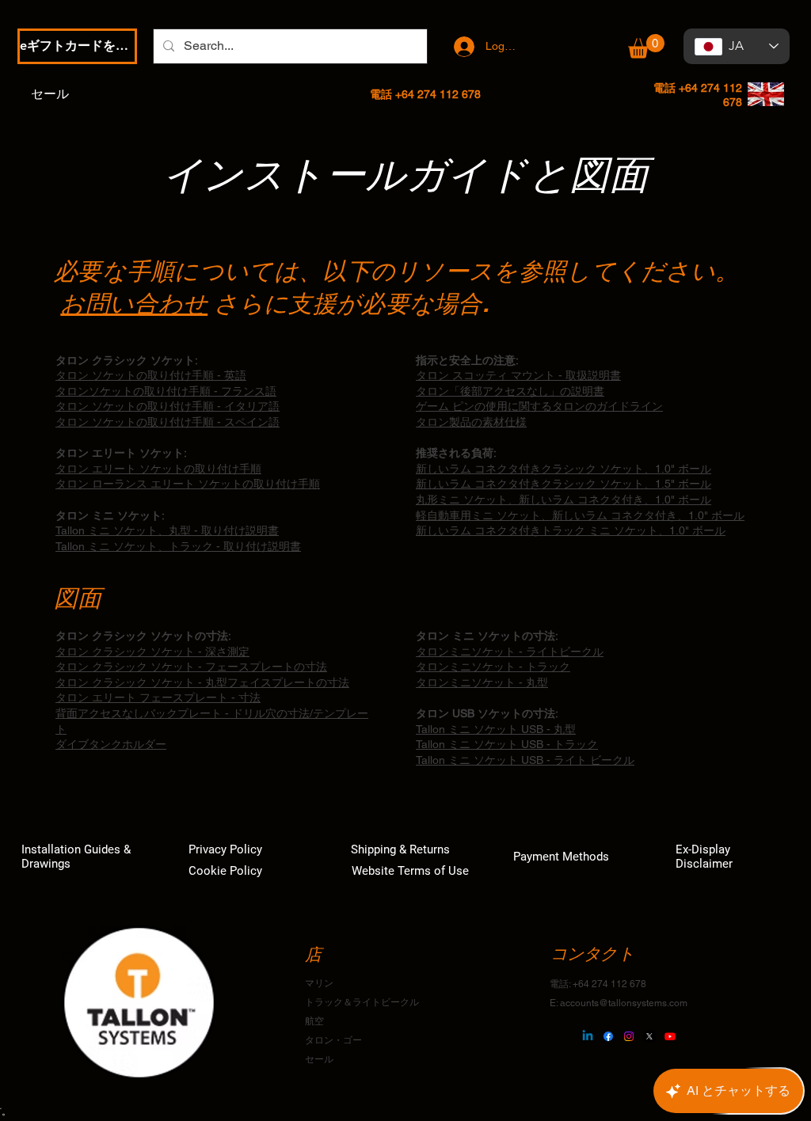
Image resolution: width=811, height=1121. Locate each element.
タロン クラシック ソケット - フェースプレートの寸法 (191, 666)
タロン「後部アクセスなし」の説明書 (510, 391)
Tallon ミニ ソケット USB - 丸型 (496, 729)
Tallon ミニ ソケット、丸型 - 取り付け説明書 (167, 530)
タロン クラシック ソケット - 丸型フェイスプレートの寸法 (202, 682)
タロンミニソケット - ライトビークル (509, 651)
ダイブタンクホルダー (110, 744)
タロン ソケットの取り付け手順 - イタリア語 (167, 406)
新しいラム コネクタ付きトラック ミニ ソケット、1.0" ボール (570, 530)
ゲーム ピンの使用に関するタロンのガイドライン (539, 406)
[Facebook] (608, 1036)
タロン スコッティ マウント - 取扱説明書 (518, 375)
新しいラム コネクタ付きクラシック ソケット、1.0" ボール (563, 468)
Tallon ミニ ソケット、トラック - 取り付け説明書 (178, 546)
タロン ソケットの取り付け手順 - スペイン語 (167, 422)
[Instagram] (629, 1036)
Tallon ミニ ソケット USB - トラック (507, 744)
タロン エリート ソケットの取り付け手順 (158, 468)
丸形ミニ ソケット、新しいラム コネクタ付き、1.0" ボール (563, 499)
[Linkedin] (587, 1036)
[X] (649, 1036)
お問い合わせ (134, 303)
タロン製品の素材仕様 (471, 422)
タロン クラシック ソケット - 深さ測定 (152, 651)
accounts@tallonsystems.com (623, 1003)
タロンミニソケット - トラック (493, 666)
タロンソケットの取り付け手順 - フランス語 (165, 391)
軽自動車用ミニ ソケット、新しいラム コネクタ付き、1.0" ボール (580, 515)
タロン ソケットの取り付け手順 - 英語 (150, 375)
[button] (646, 46)
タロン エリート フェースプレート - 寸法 (158, 697)
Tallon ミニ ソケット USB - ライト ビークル (525, 760)
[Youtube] (670, 1036)
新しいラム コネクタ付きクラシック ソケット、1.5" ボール (563, 483)
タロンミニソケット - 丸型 (482, 682)
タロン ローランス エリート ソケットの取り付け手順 (187, 483)
